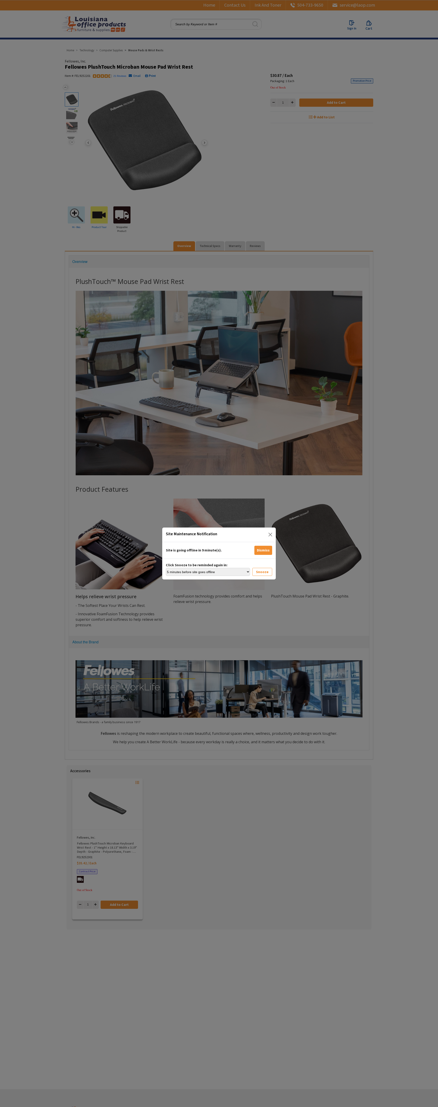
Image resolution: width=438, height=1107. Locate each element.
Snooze (262, 571)
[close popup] (270, 534)
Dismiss (263, 550)
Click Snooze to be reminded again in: (196, 565)
